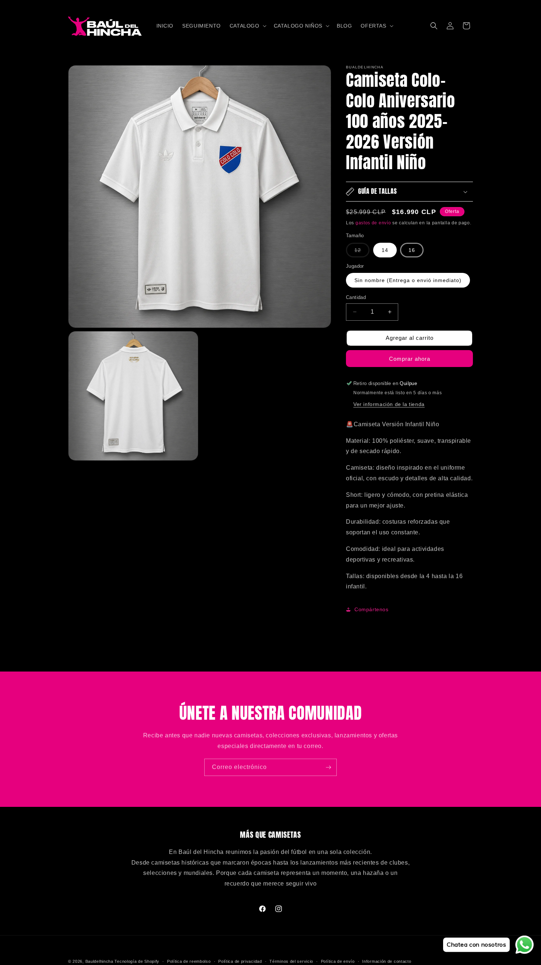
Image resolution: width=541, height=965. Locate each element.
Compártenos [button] (371, 609)
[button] (247, 25)
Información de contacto (386, 961)
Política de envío (338, 961)
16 (412, 250)
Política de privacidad (240, 961)
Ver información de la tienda (389, 404)
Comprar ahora (409, 359)
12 (361, 252)
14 (385, 250)
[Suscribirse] (328, 767)
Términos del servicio (291, 961)
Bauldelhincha (99, 961)
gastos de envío (373, 222)
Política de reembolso (189, 961)
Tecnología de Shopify (136, 961)
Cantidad (356, 297)
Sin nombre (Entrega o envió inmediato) (408, 280)
